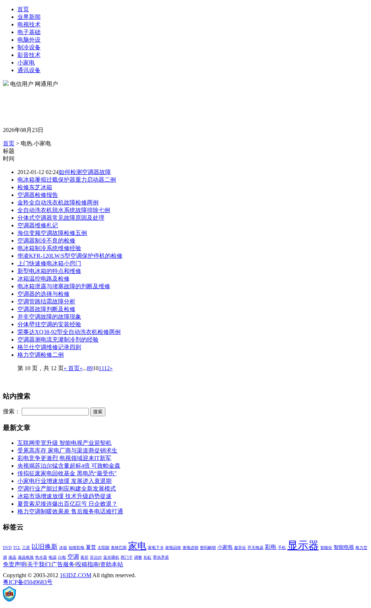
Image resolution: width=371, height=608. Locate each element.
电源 (53, 557)
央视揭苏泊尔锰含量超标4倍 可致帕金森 (68, 466)
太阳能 (103, 548)
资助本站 (111, 564)
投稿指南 (87, 564)
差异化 (240, 548)
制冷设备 (29, 47)
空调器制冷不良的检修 (46, 240)
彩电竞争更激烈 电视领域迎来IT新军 (64, 458)
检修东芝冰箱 (34, 187)
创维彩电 (76, 548)
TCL (17, 548)
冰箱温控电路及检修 (43, 279)
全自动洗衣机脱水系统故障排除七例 (63, 210)
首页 (23, 9)
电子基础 (29, 32)
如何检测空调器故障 (85, 172)
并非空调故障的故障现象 (49, 317)
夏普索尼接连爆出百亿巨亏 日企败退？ (67, 504)
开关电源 (255, 548)
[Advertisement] (135, 104)
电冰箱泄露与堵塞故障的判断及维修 (63, 286)
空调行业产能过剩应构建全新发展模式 (66, 488)
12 (107, 368)
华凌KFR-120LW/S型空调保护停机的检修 (69, 256)
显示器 (303, 545)
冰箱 (63, 548)
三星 (26, 548)
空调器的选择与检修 (43, 294)
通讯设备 (29, 70)
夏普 (91, 547)
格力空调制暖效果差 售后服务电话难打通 (70, 511)
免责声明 (14, 564)
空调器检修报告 (37, 195)
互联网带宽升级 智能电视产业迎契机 (64, 443)
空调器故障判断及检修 (46, 309)
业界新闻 (29, 17)
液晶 (12, 557)
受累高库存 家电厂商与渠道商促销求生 (67, 450)
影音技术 (29, 55)
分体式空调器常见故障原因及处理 (60, 218)
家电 (137, 546)
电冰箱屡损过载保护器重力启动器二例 (66, 180)
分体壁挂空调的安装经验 (49, 324)
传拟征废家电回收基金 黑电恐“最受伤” (67, 473)
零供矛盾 (161, 557)
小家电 (26, 62)
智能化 (326, 548)
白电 (62, 557)
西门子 (127, 557)
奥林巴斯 (119, 548)
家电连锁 (191, 548)
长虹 (147, 557)
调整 (138, 557)
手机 (282, 548)
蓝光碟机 (111, 557)
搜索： (11, 411)
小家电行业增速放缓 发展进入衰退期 (64, 481)
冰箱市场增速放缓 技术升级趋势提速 (64, 496)
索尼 (84, 557)
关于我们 (38, 564)
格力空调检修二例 (40, 355)
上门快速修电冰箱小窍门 (49, 263)
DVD (7, 548)
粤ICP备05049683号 (28, 582)
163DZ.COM (75, 575)
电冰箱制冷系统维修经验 (49, 248)
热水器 (41, 557)
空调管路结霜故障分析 (46, 301)
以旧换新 (45, 546)
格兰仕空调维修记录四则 (49, 347)
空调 (73, 557)
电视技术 (29, 24)
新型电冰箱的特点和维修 (49, 271)
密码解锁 (208, 548)
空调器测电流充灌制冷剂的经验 (58, 339)
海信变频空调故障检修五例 (52, 233)
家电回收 (173, 548)
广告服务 (63, 564)
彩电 (270, 547)
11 (101, 368)
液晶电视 (26, 557)
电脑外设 (29, 40)
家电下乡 (156, 548)
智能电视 (344, 547)
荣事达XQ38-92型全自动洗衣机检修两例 (69, 332)
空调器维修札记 (37, 225)
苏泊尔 (96, 557)
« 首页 (72, 368)
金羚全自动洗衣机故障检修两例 (58, 202)
